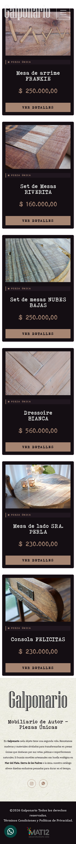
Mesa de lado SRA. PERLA (38, 529)
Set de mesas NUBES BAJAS (38, 302)
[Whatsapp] (43, 783)
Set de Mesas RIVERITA (38, 189)
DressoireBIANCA (38, 415)
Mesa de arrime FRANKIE (38, 75)
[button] (63, 12)
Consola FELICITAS (38, 639)
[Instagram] (31, 783)
